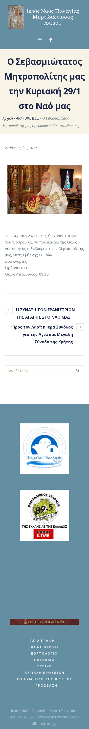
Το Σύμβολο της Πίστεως (45, 679)
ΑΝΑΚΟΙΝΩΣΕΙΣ (27, 118)
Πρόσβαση (46, 685)
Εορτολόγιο (44, 653)
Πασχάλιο (44, 660)
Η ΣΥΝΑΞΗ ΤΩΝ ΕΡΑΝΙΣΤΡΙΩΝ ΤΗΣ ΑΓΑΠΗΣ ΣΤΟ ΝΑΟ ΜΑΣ (45, 313)
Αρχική (7, 118)
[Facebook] (50, 39)
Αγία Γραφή (42, 640)
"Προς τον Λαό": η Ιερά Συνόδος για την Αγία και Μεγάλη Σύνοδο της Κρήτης (41, 334)
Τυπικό (44, 666)
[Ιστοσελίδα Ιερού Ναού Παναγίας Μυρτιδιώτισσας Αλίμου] (44, 17)
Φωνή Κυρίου (44, 647)
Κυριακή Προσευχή (45, 672)
